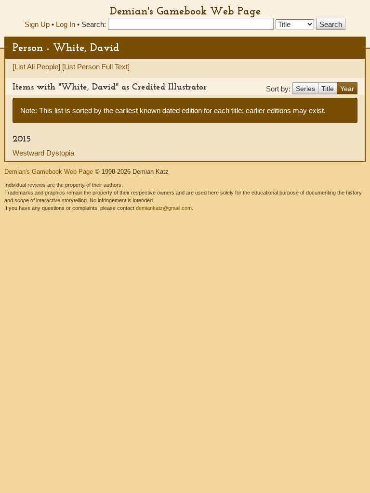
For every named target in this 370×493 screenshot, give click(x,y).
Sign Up (37, 24)
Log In (65, 24)
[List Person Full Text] (96, 67)
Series (305, 88)
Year (347, 88)
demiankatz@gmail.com (164, 208)
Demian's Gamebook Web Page (185, 10)
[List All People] (36, 67)
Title (327, 88)
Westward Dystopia (43, 153)
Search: (93, 24)
